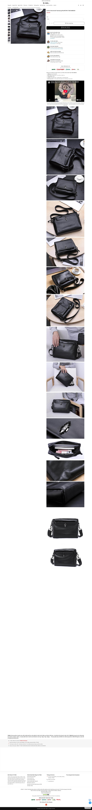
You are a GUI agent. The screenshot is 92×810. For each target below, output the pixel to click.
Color (47, 16)
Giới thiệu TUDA (30, 785)
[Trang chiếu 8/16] (9, 29)
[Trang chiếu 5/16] (9, 21)
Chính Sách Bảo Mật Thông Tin (32, 781)
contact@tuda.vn (51, 781)
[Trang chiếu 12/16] (9, 40)
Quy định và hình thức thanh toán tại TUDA (34, 784)
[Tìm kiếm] (78, 5)
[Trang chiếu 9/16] (9, 32)
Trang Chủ (9, 7)
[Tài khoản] (81, 5)
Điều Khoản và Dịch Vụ (31, 782)
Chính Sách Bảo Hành (31, 779)
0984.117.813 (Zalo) (53, 42)
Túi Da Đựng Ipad (15, 7)
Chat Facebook (53, 43)
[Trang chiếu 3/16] (9, 15)
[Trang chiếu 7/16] (9, 27)
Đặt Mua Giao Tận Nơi (65, 28)
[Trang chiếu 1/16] (9, 10)
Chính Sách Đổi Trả (30, 778)
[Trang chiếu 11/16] (9, 38)
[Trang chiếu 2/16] (9, 13)
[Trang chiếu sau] (44, 26)
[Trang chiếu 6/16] (9, 24)
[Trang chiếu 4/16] (9, 18)
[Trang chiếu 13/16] (9, 43)
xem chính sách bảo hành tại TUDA (57, 48)
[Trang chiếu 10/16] (9, 35)
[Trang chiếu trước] (12, 26)
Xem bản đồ (52, 38)
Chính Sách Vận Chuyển (31, 776)
